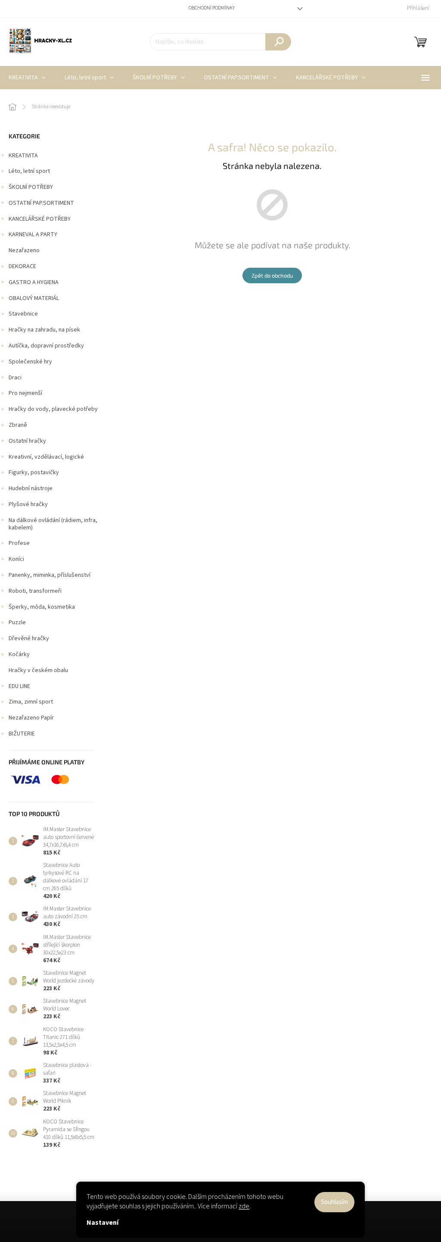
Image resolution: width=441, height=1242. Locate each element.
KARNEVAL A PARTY (33, 234)
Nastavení (102, 1222)
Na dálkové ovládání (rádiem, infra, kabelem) (53, 524)
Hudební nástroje (31, 488)
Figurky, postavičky (34, 472)
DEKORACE (22, 266)
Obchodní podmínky (212, 8)
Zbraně (18, 425)
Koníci (16, 559)
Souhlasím (334, 1202)
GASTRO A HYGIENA (34, 282)
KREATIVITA (23, 155)
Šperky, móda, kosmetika (42, 607)
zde (244, 1206)
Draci (15, 377)
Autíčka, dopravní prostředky (46, 345)
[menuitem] (89, 77)
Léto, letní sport (29, 171)
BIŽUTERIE (22, 733)
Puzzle (17, 622)
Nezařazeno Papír (31, 717)
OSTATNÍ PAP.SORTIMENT (41, 203)
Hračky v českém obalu (38, 670)
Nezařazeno (24, 250)
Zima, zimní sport (31, 702)
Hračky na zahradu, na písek (44, 329)
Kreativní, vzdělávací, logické (46, 457)
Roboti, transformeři (35, 591)
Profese (19, 543)
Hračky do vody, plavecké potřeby (53, 409)
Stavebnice (23, 314)
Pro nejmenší (25, 393)
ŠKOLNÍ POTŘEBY (31, 187)
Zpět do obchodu (272, 275)
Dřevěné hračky (29, 638)
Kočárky (19, 654)
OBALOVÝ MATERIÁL (34, 298)
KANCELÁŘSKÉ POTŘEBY (40, 219)
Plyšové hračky (28, 504)
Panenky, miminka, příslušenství (49, 575)
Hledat (278, 41)
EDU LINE (19, 686)
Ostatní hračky (27, 441)
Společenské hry (30, 361)
